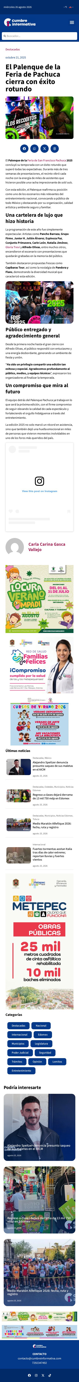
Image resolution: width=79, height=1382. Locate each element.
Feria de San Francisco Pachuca (46, 160)
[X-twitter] (43, 1375)
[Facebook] (29, 1375)
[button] (72, 22)
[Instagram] (36, 1375)
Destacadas (13, 49)
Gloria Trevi (13, 247)
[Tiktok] (50, 1375)
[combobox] (39, 36)
